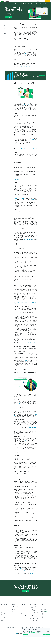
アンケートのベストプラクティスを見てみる (11, 3)
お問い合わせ (40, 1)
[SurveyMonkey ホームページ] (5, 1)
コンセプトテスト (24, 119)
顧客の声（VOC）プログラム (27, 239)
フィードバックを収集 (30, 139)
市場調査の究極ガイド (26, 104)
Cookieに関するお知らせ (36, 632)
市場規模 (20, 403)
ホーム (3, 3)
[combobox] (4, 624)
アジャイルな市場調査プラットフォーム (25, 570)
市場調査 (25, 53)
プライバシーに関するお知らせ (29, 632)
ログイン (43, 1)
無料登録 (47, 1)
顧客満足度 (33, 199)
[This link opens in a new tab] (41, 624)
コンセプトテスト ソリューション (19, 568)
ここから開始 (8, 17)
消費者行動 (26, 360)
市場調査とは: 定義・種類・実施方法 (24, 3)
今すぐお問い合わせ (33, 573)
